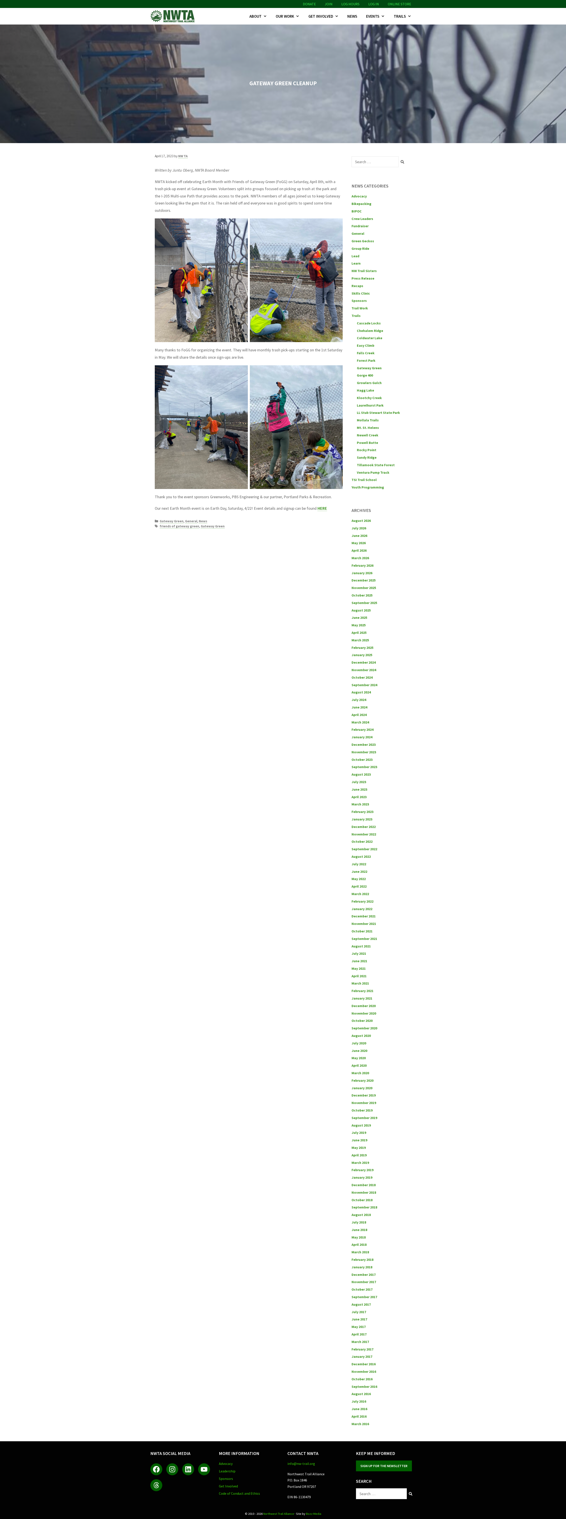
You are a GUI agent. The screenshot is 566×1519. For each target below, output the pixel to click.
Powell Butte (367, 442)
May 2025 (359, 625)
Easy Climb (365, 345)
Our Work (285, 16)
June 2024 (359, 707)
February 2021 (362, 991)
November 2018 (364, 1192)
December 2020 (364, 1006)
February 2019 (362, 1170)
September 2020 (364, 1028)
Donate (309, 4)
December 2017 (364, 1274)
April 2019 (359, 1155)
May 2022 (359, 879)
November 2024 (364, 670)
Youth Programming (368, 487)
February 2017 (362, 1349)
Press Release (363, 278)
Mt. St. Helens (368, 427)
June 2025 (359, 617)
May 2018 (359, 1237)
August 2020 (361, 1035)
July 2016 (359, 1401)
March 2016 (360, 1424)
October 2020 (362, 1020)
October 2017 (362, 1289)
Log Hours (350, 4)
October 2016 (362, 1379)
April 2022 (359, 886)
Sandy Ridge (367, 457)
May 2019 (359, 1147)
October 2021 (362, 931)
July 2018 (359, 1222)
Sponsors (359, 300)
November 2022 (364, 834)
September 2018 (364, 1207)
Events (372, 16)
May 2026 (359, 543)
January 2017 (362, 1356)
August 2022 (361, 856)
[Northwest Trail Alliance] (173, 16)
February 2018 (362, 1259)
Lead (355, 256)
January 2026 (362, 573)
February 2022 (362, 901)
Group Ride (360, 248)
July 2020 (359, 1043)
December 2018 (364, 1185)
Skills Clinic (361, 293)
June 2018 (359, 1229)
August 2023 (361, 774)
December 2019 (364, 1095)
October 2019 (362, 1110)
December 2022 (364, 826)
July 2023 (359, 782)
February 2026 (362, 565)
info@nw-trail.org (301, 1463)
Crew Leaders (362, 218)
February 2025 (362, 647)
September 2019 (364, 1118)
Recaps (357, 286)
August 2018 (361, 1214)
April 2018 (359, 1244)
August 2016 (361, 1394)
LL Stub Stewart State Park (378, 412)
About (255, 16)
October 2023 (362, 759)
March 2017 (360, 1341)
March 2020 (360, 1073)
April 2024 (359, 714)
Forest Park (366, 360)
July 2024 (359, 699)
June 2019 (359, 1140)
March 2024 (360, 722)
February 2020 (362, 1080)
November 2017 (364, 1282)
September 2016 (364, 1386)
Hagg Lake (365, 390)
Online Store (399, 4)
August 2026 (361, 520)
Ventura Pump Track (373, 472)
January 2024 (362, 737)
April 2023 (359, 797)
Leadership (227, 1471)
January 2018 (362, 1267)
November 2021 (364, 923)
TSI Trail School (364, 479)
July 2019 (359, 1132)
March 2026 (360, 558)
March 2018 (360, 1252)
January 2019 (362, 1177)
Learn (356, 263)
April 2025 (359, 632)
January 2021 (362, 998)
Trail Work (360, 308)
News (352, 16)
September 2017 (364, 1297)
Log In (373, 4)
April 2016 (359, 1416)
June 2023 (359, 789)
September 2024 (364, 685)
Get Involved (320, 16)
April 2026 (359, 550)
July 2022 (359, 864)
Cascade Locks (369, 323)
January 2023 (362, 819)
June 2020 (359, 1050)
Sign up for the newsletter (383, 1466)
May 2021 (359, 968)
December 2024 (364, 662)
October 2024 (362, 677)
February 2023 (362, 811)
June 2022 (359, 871)
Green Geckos (363, 241)
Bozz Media (313, 1514)
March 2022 (360, 894)
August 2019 (361, 1125)
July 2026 (359, 528)
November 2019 (364, 1102)
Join (329, 4)
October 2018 (362, 1200)
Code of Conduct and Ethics (239, 1493)
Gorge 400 (365, 375)
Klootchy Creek (369, 398)
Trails (400, 16)
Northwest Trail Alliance (278, 1514)
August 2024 (361, 692)
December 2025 (364, 580)
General (191, 521)
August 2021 (361, 946)
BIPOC (357, 211)
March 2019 (360, 1162)
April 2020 (359, 1065)
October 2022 (362, 841)
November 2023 (364, 752)
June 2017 (359, 1319)
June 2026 (359, 535)
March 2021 (360, 983)
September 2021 (364, 938)
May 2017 (359, 1326)
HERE (322, 508)
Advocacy (359, 196)
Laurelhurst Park (370, 405)
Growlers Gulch (369, 383)
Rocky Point (366, 450)
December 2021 (364, 916)
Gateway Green (172, 521)
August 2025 (361, 610)
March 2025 (360, 640)
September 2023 (364, 767)
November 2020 (364, 1013)
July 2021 (359, 953)
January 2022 (362, 909)
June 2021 (359, 961)
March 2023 (360, 804)
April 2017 (359, 1334)
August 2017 (361, 1304)
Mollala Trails (368, 420)
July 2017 (359, 1312)
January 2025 (362, 655)
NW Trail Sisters (364, 271)
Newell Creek (367, 435)
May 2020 (359, 1058)
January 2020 (362, 1088)
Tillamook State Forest (376, 465)
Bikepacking (361, 203)
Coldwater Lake (369, 338)
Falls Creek (366, 353)
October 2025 (362, 595)
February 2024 (362, 729)
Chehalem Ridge (370, 330)
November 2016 (364, 1371)
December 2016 (364, 1364)
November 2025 (364, 587)
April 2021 (359, 976)
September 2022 (364, 849)
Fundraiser (360, 226)
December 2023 (364, 744)
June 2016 (359, 1409)
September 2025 (364, 602)
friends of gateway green (179, 526)
